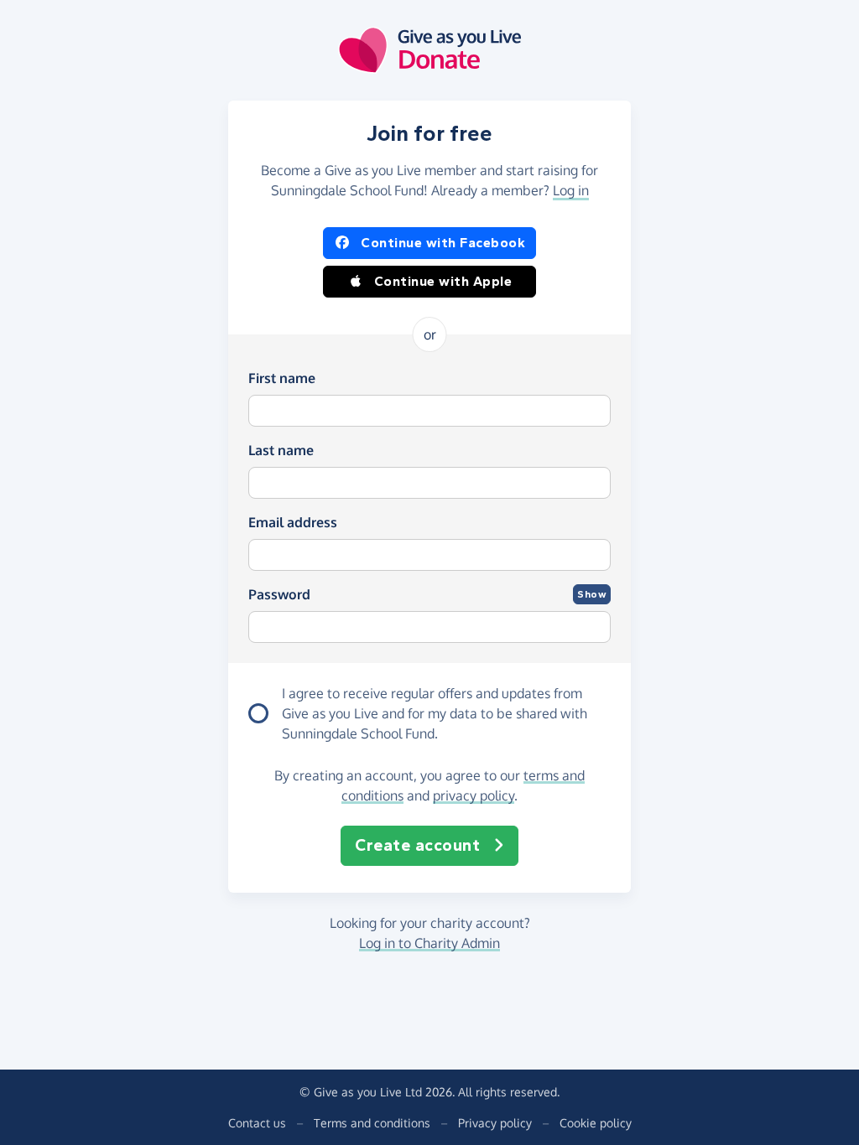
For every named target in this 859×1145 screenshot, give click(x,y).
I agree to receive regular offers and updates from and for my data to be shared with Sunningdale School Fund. (434, 713)
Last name (281, 450)
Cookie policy (596, 1123)
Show (592, 594)
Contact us (257, 1123)
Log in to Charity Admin (429, 943)
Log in (571, 190)
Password (279, 594)
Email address (292, 522)
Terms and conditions (372, 1123)
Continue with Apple (443, 281)
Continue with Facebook (443, 243)
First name (281, 378)
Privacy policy (495, 1123)
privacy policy (473, 795)
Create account (417, 845)
